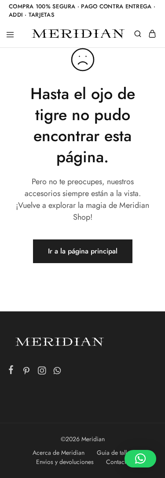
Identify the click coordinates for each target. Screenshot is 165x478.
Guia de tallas (114, 452)
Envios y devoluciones (65, 461)
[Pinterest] (26, 372)
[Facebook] (11, 371)
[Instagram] (42, 372)
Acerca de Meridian (58, 452)
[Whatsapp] (57, 372)
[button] (140, 458)
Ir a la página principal (82, 251)
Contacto (117, 461)
